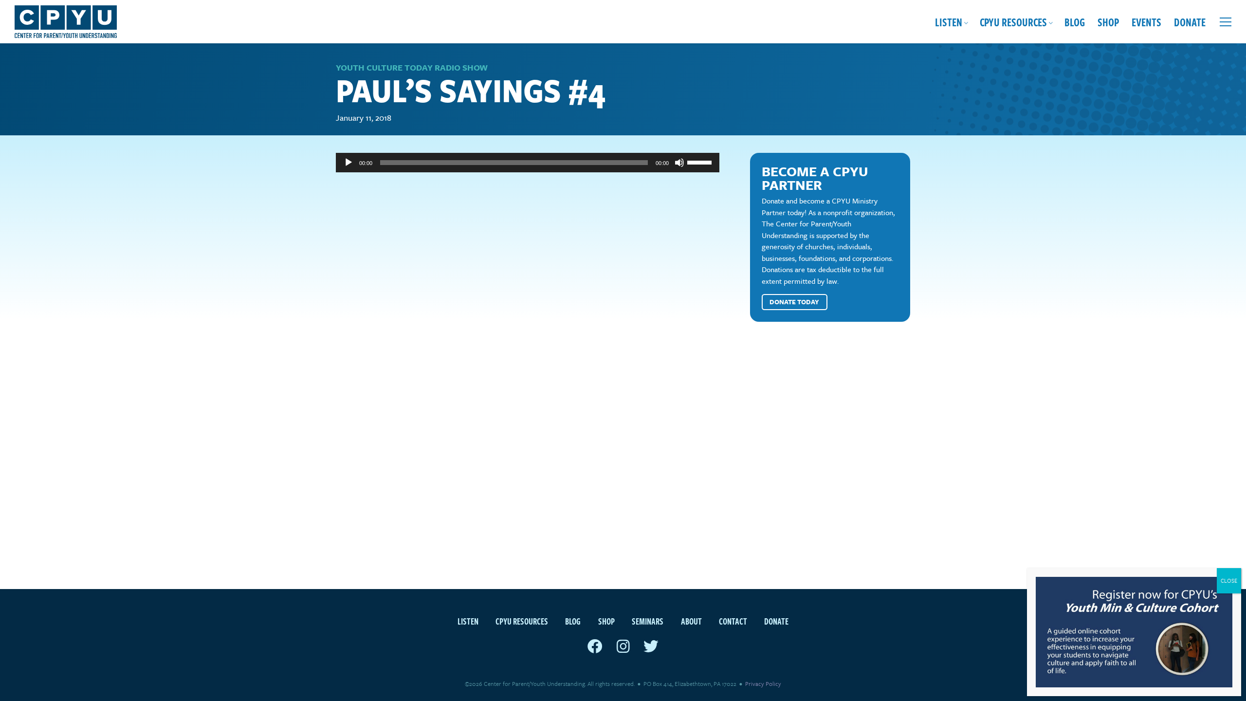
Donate (1190, 21)
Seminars (647, 620)
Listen (948, 21)
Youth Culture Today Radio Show (412, 67)
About (691, 620)
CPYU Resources (1013, 21)
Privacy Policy (763, 683)
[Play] (348, 162)
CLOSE (1229, 580)
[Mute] (679, 162)
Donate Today (794, 302)
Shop (1108, 21)
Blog (1074, 21)
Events (1146, 21)
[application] (527, 162)
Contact (733, 620)
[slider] (701, 161)
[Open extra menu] (1225, 22)
